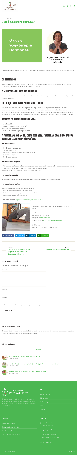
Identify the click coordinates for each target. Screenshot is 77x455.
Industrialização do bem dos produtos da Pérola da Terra (27, 371)
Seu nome (4, 289)
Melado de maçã (7, 431)
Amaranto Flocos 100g (8, 423)
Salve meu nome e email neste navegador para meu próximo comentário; (22, 305)
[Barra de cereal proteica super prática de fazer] (5, 357)
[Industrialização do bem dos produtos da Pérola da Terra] (5, 372)
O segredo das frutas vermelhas (56, 250)
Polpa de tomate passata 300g (10, 435)
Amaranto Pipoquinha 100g (10, 427)
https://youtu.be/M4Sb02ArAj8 (52, 220)
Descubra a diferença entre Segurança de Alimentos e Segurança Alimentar (19, 252)
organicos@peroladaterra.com (50, 430)
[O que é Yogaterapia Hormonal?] (38, 46)
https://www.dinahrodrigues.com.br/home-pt (29, 200)
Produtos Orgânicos (45, 402)
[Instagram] (67, 6)
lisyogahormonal (45, 218)
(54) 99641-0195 (46, 442)
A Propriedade (44, 398)
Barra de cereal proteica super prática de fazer (24, 356)
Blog (41, 406)
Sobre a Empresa (45, 394)
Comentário (5, 270)
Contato (42, 410)
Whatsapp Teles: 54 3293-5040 (50, 437)
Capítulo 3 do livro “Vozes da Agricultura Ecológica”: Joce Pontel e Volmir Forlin (34, 364)
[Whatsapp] (64, 6)
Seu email (5, 297)
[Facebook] (71, 6)
